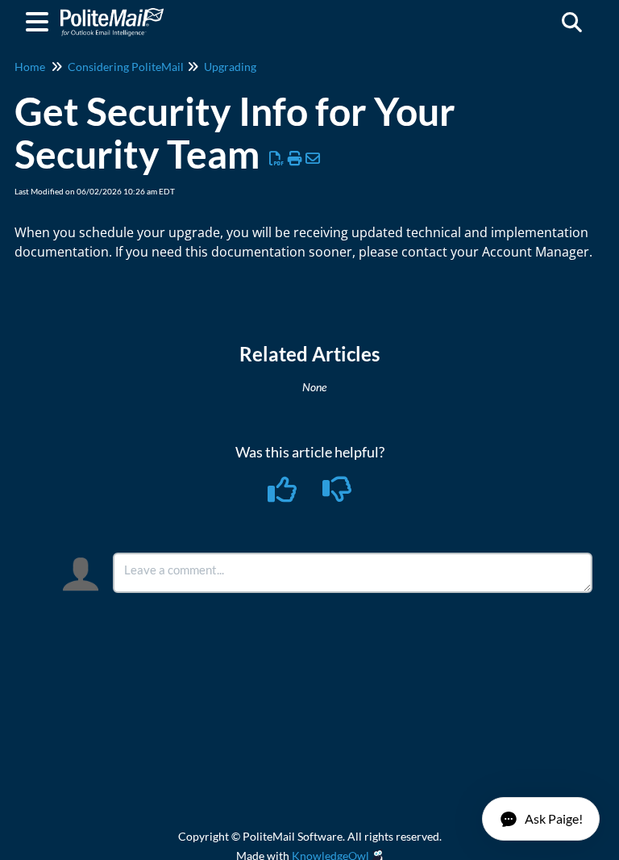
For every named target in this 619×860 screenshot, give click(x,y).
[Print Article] (295, 158)
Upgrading (230, 66)
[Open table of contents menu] (40, 19)
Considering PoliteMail (126, 66)
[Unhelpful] (337, 494)
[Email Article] (313, 158)
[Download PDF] (277, 158)
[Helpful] (283, 494)
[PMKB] (112, 14)
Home (30, 66)
